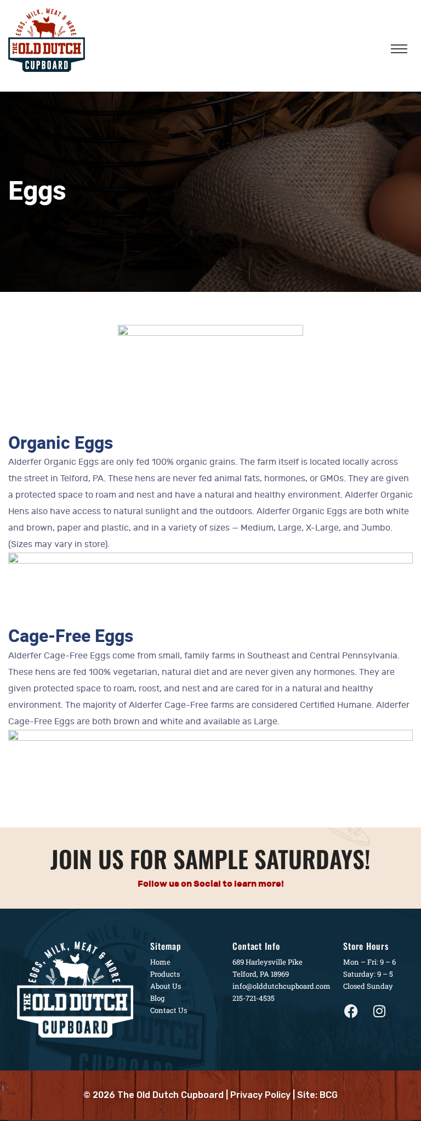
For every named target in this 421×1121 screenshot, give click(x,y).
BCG (329, 1095)
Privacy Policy (260, 1095)
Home (160, 962)
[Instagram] (379, 1011)
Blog (157, 998)
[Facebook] (351, 1011)
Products (165, 974)
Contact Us (168, 1010)
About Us (165, 986)
